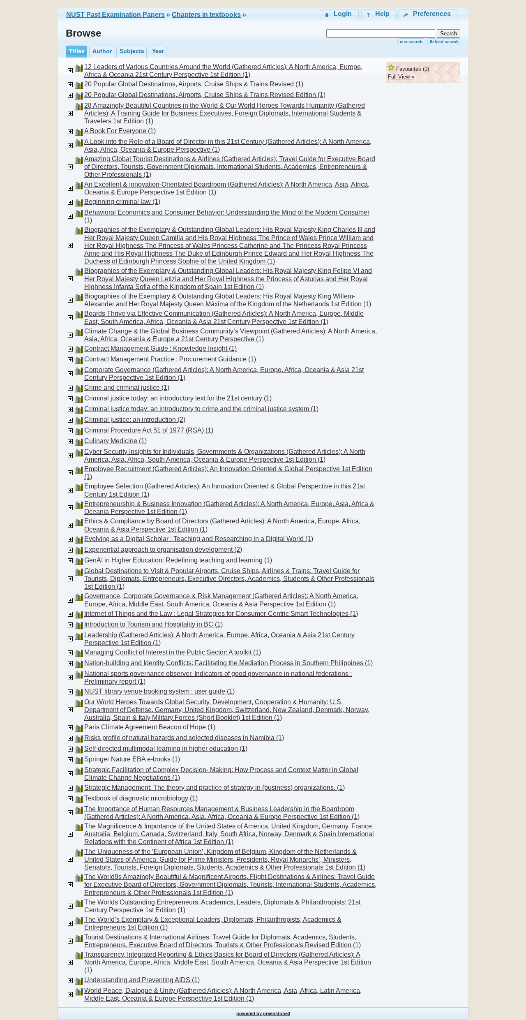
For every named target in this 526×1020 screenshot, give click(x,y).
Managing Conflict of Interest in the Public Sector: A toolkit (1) (172, 652)
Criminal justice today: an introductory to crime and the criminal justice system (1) (201, 408)
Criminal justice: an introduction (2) (134, 419)
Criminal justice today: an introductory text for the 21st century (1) (178, 398)
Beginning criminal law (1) (122, 201)
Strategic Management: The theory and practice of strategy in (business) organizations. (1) (214, 787)
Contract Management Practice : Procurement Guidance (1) (170, 359)
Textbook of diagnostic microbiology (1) (141, 798)
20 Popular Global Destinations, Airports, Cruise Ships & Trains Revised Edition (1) (204, 94)
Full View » (401, 77)
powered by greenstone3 (263, 1013)
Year (158, 51)
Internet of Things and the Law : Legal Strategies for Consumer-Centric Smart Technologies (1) (221, 613)
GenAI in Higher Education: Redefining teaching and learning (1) (178, 560)
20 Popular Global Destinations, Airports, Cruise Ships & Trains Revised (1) (193, 84)
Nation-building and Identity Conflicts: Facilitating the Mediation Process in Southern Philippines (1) (228, 662)
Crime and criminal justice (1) (126, 387)
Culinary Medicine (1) (115, 440)
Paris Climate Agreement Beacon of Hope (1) (149, 727)
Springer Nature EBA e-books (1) (132, 759)
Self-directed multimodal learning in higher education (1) (165, 748)
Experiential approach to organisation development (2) (163, 549)
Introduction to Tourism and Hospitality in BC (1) (153, 624)
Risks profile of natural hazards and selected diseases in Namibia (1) (184, 737)
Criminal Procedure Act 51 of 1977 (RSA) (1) (148, 430)
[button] (428, 14)
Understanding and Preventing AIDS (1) (142, 979)
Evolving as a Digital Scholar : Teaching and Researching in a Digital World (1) (198, 538)
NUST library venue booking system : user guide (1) (159, 691)
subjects (132, 51)
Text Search (411, 41)
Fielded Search (444, 41)
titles (77, 51)
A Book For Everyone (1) (120, 130)
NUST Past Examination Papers (115, 14)
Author (102, 51)
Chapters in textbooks (206, 14)
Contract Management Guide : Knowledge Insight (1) (160, 348)
